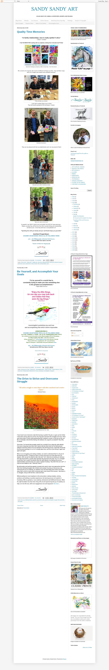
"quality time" (35, 262)
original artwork (75, 451)
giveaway (41, 370)
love (73, 432)
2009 (73, 248)
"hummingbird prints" (40, 369)
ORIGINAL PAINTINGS (77, 180)
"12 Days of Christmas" (77, 467)
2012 (73, 242)
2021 (73, 196)
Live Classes (34, 20)
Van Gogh (74, 491)
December (76, 204)
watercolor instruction (77, 446)
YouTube (74, 477)
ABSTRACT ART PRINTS (78, 168)
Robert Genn (75, 484)
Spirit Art (74, 486)
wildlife (73, 455)
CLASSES (74, 172)
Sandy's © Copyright (80, 20)
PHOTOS (74, 422)
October (75, 206)
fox (72, 470)
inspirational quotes (76, 413)
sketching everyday (76, 441)
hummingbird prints (41, 339)
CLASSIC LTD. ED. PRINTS (78, 182)
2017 (73, 232)
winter (73, 427)
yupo (48, 263)
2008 (73, 250)
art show (74, 437)
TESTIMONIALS (75, 179)
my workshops (75, 439)
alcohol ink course (21, 263)
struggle (55, 499)
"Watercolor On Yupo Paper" (78, 453)
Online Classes (44, 20)
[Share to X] (50, 260)
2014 (73, 238)
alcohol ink (52, 262)
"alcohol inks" (75, 387)
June (74, 212)
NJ (72, 443)
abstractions (75, 424)
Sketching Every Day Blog (58, 20)
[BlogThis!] (48, 260)
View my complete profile (76, 534)
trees (73, 399)
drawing (74, 410)
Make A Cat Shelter (41, 23)
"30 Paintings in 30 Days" (78, 391)
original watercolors (76, 389)
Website (26, 20)
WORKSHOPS (75, 175)
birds (73, 425)
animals (74, 403)
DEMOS (74, 173)
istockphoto (74, 444)
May (74, 214)
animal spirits (75, 405)
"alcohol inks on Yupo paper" (78, 417)
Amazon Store (29, 23)
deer (73, 469)
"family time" (29, 262)
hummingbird (50, 499)
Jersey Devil (75, 489)
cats (73, 394)
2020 (73, 198)
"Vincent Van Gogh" (76, 496)
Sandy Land (75, 450)
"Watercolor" (75, 420)
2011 (73, 244)
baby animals (75, 488)
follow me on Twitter (87, 647)
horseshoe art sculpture (77, 500)
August (75, 210)
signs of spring (75, 463)
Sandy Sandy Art (84, 506)
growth (46, 499)
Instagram (52, 370)
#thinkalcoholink (45, 262)
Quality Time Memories (31, 31)
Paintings (70, 20)
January (75, 229)
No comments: (38, 260)
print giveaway (43, 263)
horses (73, 406)
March (75, 225)
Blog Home (19, 20)
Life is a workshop (76, 494)
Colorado (74, 430)
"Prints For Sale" (48, 369)
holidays (74, 460)
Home (41, 505)
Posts (74, 333)
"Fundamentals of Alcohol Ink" (79, 493)
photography (75, 401)
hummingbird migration (77, 462)
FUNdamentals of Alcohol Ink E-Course (31, 370)
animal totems (75, 479)
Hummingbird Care (54, 23)
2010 (73, 246)
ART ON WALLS (76, 170)
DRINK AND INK (76, 177)
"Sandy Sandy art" (56, 369)
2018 (61, 369)
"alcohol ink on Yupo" (25, 369)
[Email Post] (44, 260)
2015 (73, 236)
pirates (73, 472)
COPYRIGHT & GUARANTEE (79, 184)
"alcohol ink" (32, 369)
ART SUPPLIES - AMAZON (78, 167)
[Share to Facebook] (51, 260)
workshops (74, 436)
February (75, 227)
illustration (74, 418)
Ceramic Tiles (37, 263)
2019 (73, 200)
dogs (73, 456)
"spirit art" (74, 396)
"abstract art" (75, 398)
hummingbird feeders (77, 498)
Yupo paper (20, 501)
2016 (73, 234)
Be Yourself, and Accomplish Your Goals (82, 218)
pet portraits (74, 481)
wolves (73, 482)
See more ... (57, 483)
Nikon (73, 474)
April (74, 223)
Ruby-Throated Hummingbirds (79, 475)
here (55, 342)
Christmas (74, 434)
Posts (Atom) (26, 508)
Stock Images (19, 23)
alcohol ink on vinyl (29, 263)
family (73, 458)
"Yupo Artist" (74, 448)
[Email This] (46, 260)
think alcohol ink (61, 499)
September (76, 208)
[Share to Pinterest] (53, 260)
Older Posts (62, 505)
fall (72, 429)
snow (73, 411)
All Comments (76, 335)
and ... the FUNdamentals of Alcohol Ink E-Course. (41, 239)
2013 (73, 240)
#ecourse (40, 262)
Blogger (64, 659)
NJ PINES (74, 465)
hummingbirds (46, 370)
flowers (73, 408)
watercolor (74, 386)
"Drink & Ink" (23, 262)
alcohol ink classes (58, 262)
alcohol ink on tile (40, 499)
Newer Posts (20, 505)
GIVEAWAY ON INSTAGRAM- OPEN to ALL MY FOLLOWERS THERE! (41, 236)
